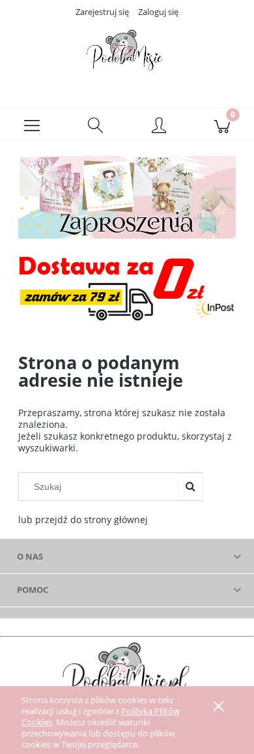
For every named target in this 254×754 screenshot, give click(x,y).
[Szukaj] (190, 486)
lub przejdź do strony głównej (83, 519)
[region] (127, 197)
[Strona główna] (127, 54)
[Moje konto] (159, 126)
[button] (32, 124)
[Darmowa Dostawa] (127, 287)
